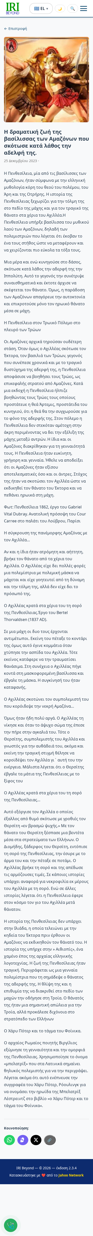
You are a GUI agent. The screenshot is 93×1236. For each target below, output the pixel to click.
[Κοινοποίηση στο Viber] (22, 1140)
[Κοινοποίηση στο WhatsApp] (9, 1140)
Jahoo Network (71, 1175)
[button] (12, 8)
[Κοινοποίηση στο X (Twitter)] (36, 1140)
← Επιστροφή (15, 28)
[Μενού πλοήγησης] (83, 8)
